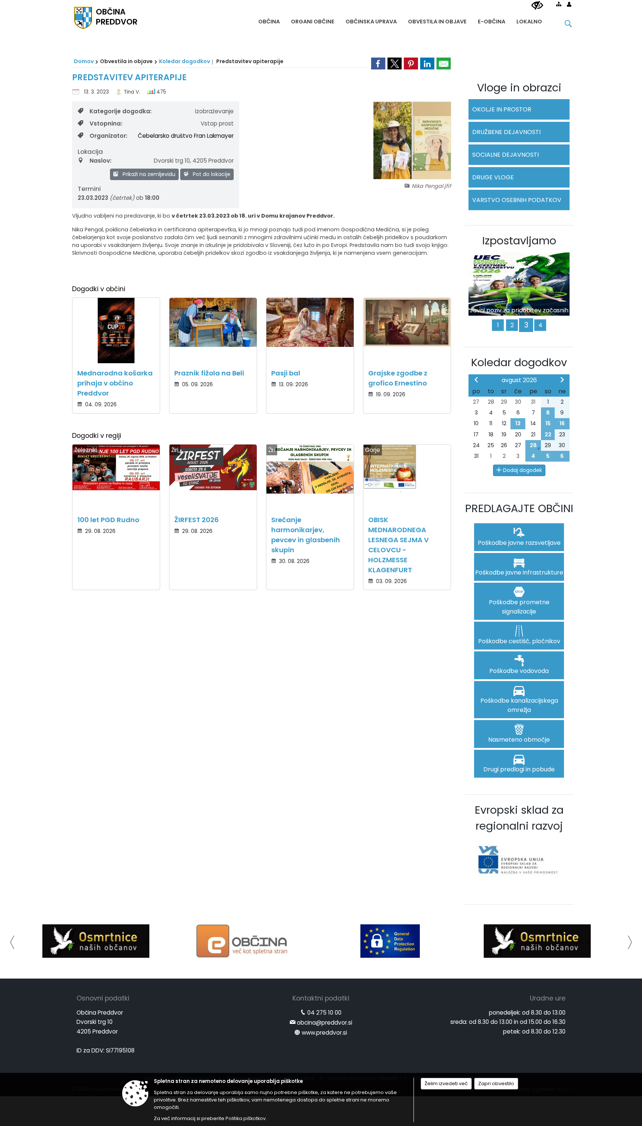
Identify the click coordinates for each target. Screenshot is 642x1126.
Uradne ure (547, 998)
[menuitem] (269, 20)
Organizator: (108, 136)
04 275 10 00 (324, 1012)
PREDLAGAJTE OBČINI (519, 508)
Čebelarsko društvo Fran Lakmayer (186, 136)
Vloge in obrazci (519, 87)
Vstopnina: (106, 123)
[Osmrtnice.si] (96, 941)
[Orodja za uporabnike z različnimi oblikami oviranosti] (537, 5)
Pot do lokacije (210, 174)
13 (518, 423)
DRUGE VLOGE (493, 177)
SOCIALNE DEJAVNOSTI (505, 154)
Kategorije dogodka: (121, 111)
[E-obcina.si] (243, 941)
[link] (378, 63)
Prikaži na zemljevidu (148, 174)
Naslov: (100, 161)
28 (533, 445)
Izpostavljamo (519, 240)
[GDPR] (390, 941)
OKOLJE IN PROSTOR (501, 109)
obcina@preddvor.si (324, 1022)
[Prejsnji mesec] (476, 380)
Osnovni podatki (103, 998)
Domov (84, 61)
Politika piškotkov (246, 1118)
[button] (12, 942)
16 (562, 423)
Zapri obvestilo (496, 1083)
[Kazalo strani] (558, 4)
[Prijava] (569, 4)
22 (548, 434)
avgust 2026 (519, 380)
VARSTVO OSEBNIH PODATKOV (516, 200)
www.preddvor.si (324, 1032)
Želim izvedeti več (446, 1083)
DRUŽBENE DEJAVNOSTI (506, 132)
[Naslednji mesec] (562, 380)
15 (548, 423)
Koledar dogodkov (184, 61)
